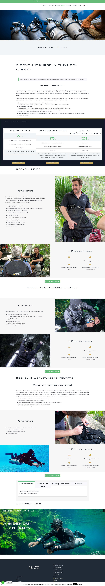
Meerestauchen (58, 567)
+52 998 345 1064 (59, 582)
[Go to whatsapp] (2, 582)
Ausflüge (57, 574)
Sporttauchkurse (58, 569)
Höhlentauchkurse (59, 572)
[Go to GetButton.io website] (3, 584)
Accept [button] (75, 584)
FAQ (18, 579)
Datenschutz (20, 581)
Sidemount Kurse (58, 571)
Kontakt (19, 577)
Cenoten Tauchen (59, 565)
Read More (79, 584)
